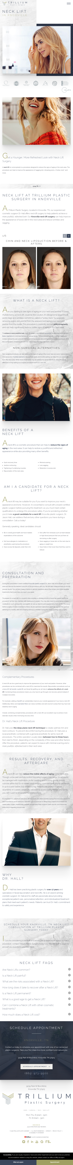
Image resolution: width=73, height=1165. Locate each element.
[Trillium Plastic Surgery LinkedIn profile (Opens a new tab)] (32, 1141)
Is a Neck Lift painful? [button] (14, 975)
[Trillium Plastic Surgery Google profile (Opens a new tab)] (42, 1141)
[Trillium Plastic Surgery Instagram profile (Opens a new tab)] (23, 1141)
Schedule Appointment (35, 1066)
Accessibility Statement (36, 1132)
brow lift (6, 689)
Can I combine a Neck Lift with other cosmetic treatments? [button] (28, 1007)
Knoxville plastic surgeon (37, 583)
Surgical (32, 1110)
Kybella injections (19, 357)
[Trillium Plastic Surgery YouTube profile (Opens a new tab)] (37, 1141)
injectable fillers (23, 704)
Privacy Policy (57, 1131)
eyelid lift (20, 689)
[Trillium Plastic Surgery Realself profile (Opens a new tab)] (48, 1141)
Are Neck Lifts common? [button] (16, 969)
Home (25, 1110)
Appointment (54, 1162)
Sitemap (48, 1131)
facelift (19, 701)
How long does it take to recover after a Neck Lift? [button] (30, 987)
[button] (65, 236)
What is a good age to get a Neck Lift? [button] (23, 999)
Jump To (36, 186)
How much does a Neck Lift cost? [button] (21, 1014)
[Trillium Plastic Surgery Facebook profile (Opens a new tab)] (28, 1141)
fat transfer (13, 689)
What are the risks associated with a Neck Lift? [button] (28, 981)
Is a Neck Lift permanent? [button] (16, 993)
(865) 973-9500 (18, 1162)
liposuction (48, 333)
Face (39, 1110)
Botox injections (7, 336)
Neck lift (46, 1110)
